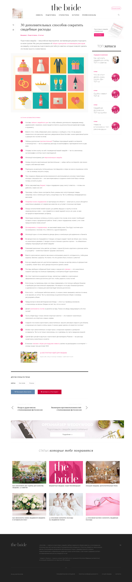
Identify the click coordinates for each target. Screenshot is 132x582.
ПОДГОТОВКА (51, 15)
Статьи (41, 35)
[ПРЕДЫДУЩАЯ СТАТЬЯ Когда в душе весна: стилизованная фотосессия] (29, 412)
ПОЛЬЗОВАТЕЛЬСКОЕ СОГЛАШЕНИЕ (66, 574)
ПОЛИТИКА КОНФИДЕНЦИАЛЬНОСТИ (88, 574)
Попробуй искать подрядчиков (35, 202)
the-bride (22, 383)
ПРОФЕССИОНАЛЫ (89, 15)
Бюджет (24, 35)
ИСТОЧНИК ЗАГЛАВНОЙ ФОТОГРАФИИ (30, 117)
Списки (31, 383)
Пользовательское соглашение (70, 547)
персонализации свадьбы (53, 157)
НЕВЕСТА (39, 15)
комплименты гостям (37, 309)
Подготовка (32, 35)
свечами (68, 269)
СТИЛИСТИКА (64, 15)
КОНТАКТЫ (118, 574)
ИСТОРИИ (75, 15)
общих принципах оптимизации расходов (69, 43)
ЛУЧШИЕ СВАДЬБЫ (107, 574)
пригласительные (46, 141)
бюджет (42, 185)
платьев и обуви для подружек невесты (46, 343)
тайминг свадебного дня (39, 122)
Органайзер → (99, 34)
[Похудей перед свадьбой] (17, 13)
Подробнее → (67, 434)
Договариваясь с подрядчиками (36, 227)
